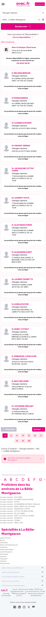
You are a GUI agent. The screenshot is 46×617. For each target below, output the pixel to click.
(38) (37, 449)
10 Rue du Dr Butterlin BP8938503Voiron (22, 52)
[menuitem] (23, 567)
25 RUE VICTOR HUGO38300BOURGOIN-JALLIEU (22, 363)
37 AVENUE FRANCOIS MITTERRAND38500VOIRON (23, 413)
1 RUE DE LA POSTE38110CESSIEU (24, 128)
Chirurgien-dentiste (19, 76)
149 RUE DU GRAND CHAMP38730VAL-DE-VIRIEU (22, 286)
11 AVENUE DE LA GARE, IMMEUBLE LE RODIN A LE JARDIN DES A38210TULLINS (24, 337)
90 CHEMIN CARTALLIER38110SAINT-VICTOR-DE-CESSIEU (23, 80)
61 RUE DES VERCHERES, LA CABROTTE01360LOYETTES (22, 311)
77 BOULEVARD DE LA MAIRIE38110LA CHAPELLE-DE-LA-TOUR (22, 178)
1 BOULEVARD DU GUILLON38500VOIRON (22, 388)
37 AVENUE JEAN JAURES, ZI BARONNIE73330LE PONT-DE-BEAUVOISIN (23, 260)
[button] (12, 567)
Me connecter (39, 4)
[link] (15, 608)
